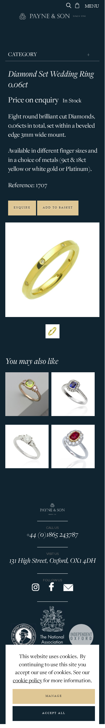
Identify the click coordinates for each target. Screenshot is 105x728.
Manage (54, 696)
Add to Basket (58, 207)
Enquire (22, 207)
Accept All (53, 713)
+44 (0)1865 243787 (52, 534)
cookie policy (27, 680)
